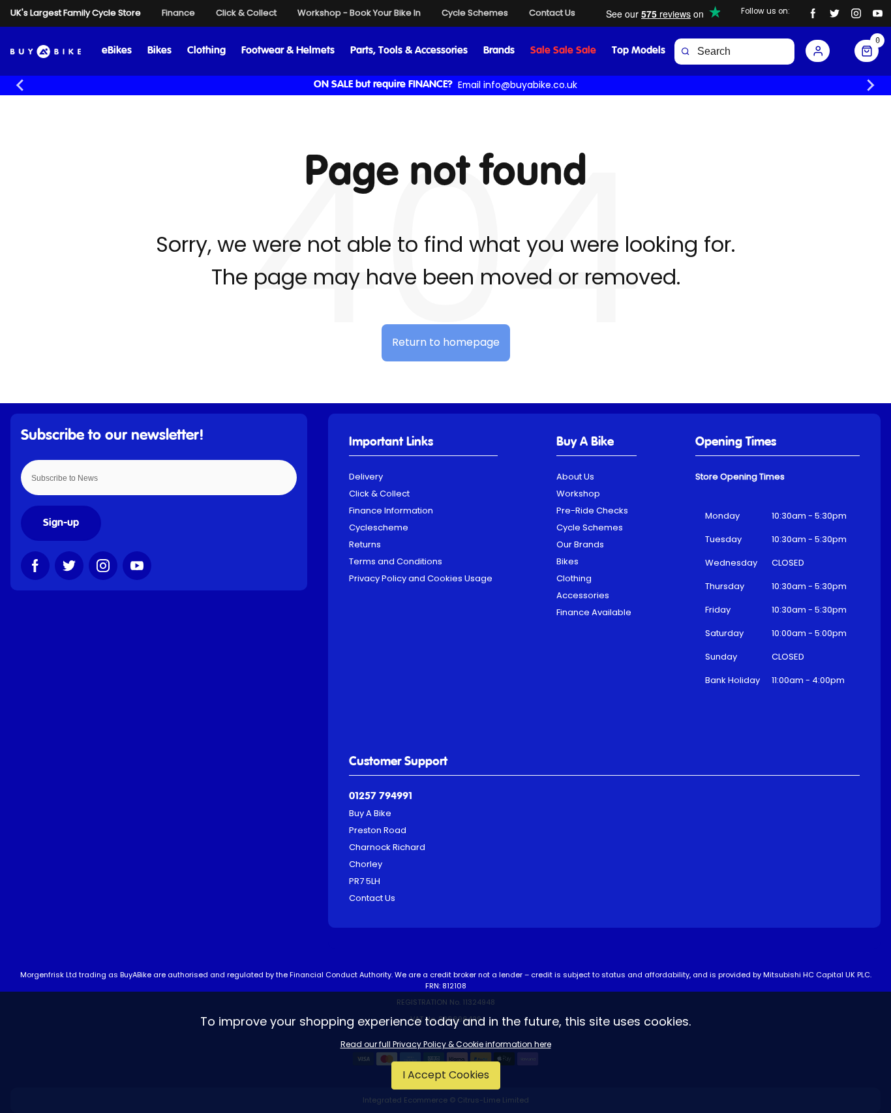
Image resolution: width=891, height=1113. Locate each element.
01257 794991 (380, 796)
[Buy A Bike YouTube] (877, 13)
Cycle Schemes (589, 527)
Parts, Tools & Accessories (409, 51)
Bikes (159, 51)
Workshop (578, 493)
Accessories (582, 595)
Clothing (206, 51)
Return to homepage (446, 342)
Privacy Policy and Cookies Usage (420, 578)
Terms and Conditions (395, 561)
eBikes (117, 51)
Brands (499, 51)
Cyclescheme (378, 527)
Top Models (638, 51)
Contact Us (372, 898)
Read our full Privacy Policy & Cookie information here (445, 1044)
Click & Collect (379, 493)
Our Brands (580, 544)
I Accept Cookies (445, 1074)
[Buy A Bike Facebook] (813, 13)
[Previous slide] (20, 85)
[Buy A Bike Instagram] (856, 13)
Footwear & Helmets (288, 51)
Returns (365, 544)
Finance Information (391, 510)
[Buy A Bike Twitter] (834, 13)
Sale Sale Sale (563, 51)
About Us (575, 476)
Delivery (366, 476)
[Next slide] (870, 85)
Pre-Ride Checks (592, 510)
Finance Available (593, 612)
